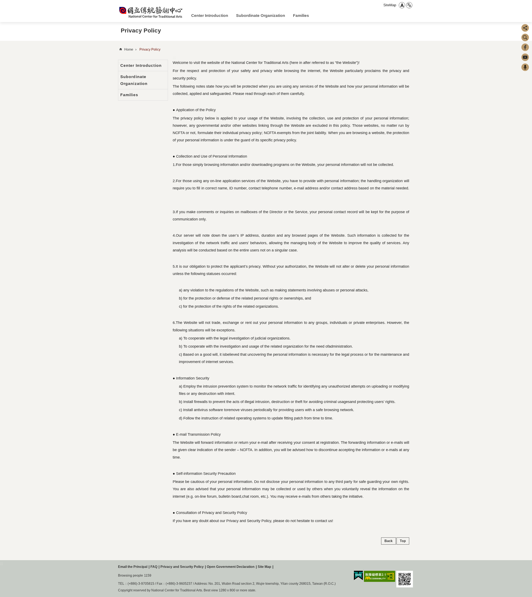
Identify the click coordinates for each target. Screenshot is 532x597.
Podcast (525, 67)
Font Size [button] (402, 5)
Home (128, 49)
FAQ (153, 566)
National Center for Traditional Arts (151, 12)
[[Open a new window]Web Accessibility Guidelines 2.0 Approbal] (379, 576)
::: (174, 58)
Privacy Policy (149, 49)
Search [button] (525, 37)
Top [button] (403, 541)
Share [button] (525, 28)
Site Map (264, 566)
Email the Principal (132, 566)
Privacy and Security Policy (182, 566)
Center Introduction (209, 15)
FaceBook (525, 47)
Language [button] (409, 5)
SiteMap (389, 5)
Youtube (525, 57)
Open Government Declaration (231, 566)
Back (388, 541)
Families (301, 15)
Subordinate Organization (260, 15)
